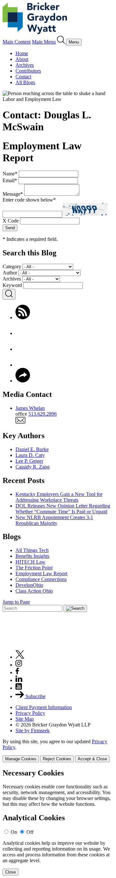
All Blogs (25, 82)
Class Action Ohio (34, 591)
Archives (24, 65)
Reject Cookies (57, 758)
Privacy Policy (30, 713)
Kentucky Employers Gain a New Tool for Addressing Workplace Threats (58, 497)
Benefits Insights (32, 556)
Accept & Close (92, 758)
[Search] (61, 41)
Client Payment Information (43, 707)
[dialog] (58, 750)
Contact (23, 76)
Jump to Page (16, 602)
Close (10, 872)
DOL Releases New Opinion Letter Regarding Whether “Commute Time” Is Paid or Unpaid (62, 508)
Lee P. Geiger (29, 461)
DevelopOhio (29, 585)
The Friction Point (34, 567)
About (21, 59)
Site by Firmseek (32, 730)
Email (10, 180)
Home (21, 53)
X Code (11, 220)
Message (13, 194)
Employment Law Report (41, 573)
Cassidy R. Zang (32, 466)
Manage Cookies (20, 758)
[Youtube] (18, 688)
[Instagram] (19, 664)
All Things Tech (32, 550)
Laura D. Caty (30, 455)
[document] (58, 822)
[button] (22, 380)
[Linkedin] (18, 680)
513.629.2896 (42, 414)
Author (10, 272)
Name (10, 173)
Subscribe (34, 696)
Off (30, 832)
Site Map (24, 719)
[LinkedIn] (22, 365)
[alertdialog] (58, 822)
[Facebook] (22, 333)
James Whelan (30, 408)
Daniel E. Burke (32, 449)
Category (12, 266)
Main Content (17, 41)
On (14, 832)
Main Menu (44, 41)
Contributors (28, 71)
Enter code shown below (29, 199)
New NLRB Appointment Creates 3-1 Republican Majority (54, 520)
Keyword (12, 285)
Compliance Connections (41, 579)
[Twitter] (22, 349)
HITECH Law (30, 562)
